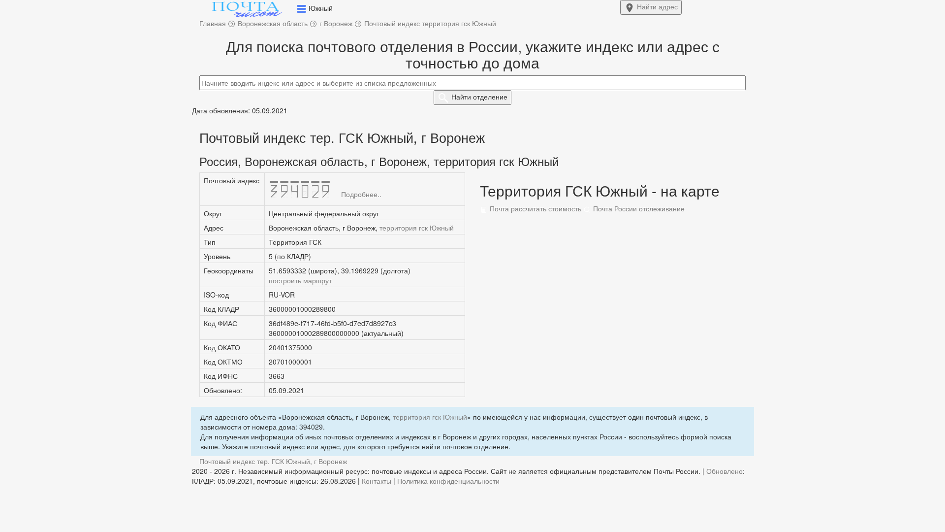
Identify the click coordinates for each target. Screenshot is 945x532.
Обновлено (724, 471)
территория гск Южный (416, 228)
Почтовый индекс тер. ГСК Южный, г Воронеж (273, 461)
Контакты (376, 481)
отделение (479, 96)
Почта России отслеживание (638, 208)
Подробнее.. (361, 194)
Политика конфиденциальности (448, 481)
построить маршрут (300, 280)
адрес (657, 6)
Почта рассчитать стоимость (534, 208)
